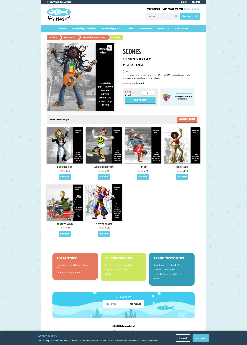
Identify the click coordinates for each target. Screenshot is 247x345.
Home (62, 28)
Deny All (183, 338)
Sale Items (146, 28)
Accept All (201, 338)
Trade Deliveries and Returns (168, 274)
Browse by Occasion (84, 28)
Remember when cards (137, 59)
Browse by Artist (112, 28)
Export (157, 279)
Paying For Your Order (116, 270)
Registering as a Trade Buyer (168, 265)
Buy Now (64, 177)
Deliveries (110, 274)
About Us (163, 28)
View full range (187, 119)
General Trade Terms (165, 270)
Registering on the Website (119, 265)
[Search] (176, 16)
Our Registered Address (69, 273)
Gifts (130, 28)
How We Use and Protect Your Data (72, 266)
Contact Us (181, 28)
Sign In (184, 2)
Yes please (135, 304)
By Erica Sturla (133, 64)
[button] (109, 48)
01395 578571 (192, 9)
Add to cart (140, 100)
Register (196, 2)
